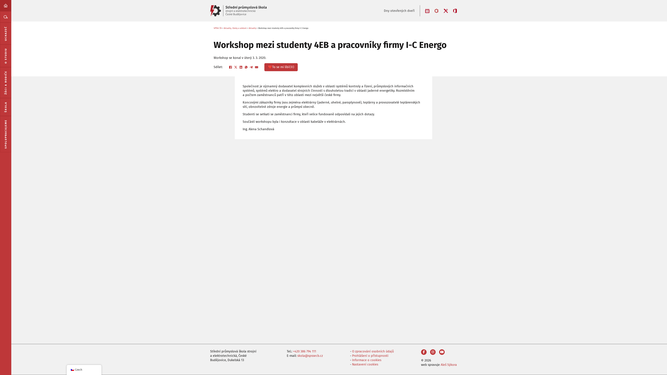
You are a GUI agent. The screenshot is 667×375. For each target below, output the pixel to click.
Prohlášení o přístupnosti (370, 356)
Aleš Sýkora (449, 365)
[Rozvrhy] (427, 11)
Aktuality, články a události (235, 28)
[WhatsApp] (246, 67)
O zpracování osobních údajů (373, 351)
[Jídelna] (446, 11)
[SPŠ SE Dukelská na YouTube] (442, 352)
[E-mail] (256, 67)
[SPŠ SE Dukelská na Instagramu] (433, 352)
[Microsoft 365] (455, 11)
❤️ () (281, 67)
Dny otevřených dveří (399, 11)
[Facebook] (230, 67)
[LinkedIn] (241, 67)
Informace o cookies (366, 360)
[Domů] (5, 5)
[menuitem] (5, 5)
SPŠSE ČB (218, 28)
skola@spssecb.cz (310, 356)
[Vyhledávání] (5, 17)
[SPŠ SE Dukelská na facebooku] (424, 352)
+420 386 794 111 (304, 351)
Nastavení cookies (365, 364)
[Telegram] (251, 67)
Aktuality (252, 28)
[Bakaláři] (436, 11)
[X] (235, 67)
